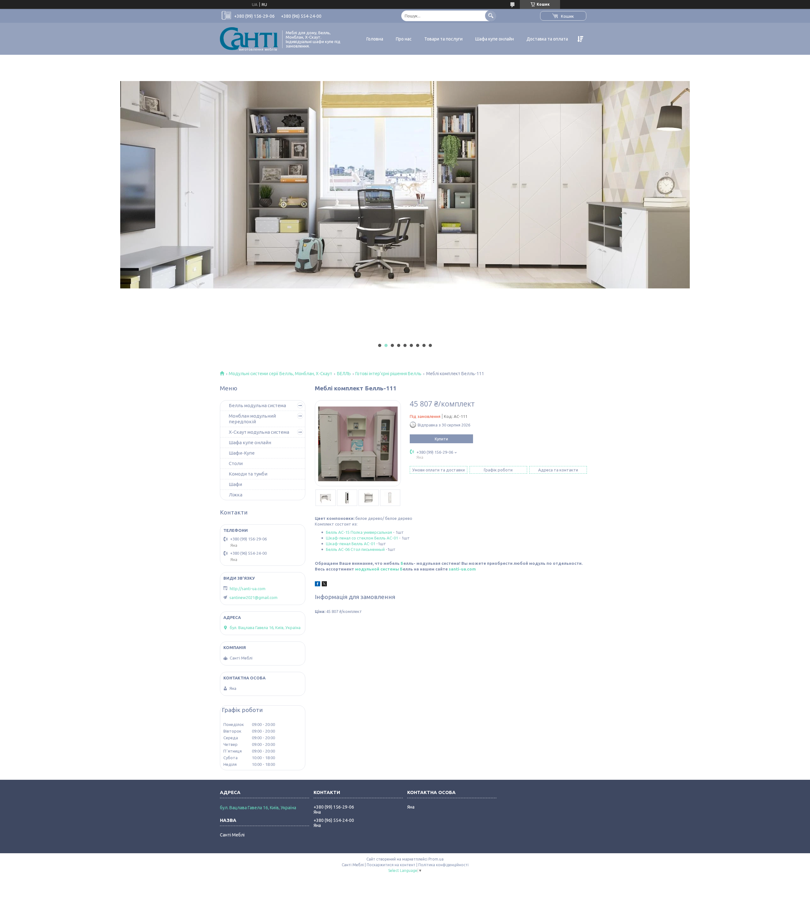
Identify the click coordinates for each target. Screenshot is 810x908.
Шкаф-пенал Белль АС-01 (350, 543)
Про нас (404, 38)
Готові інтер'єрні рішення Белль (388, 373)
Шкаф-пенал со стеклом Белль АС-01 (362, 538)
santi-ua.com (462, 569)
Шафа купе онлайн (494, 38)
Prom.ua (436, 859)
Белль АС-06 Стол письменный (355, 549)
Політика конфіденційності (443, 865)
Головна (374, 38)
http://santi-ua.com (247, 588)
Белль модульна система (257, 405)
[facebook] (317, 585)
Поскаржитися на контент (391, 865)
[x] (324, 585)
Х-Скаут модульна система (259, 432)
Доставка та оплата (547, 38)
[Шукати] (490, 15)
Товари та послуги (443, 38)
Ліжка (235, 494)
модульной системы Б (379, 569)
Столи (236, 463)
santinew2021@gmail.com (253, 597)
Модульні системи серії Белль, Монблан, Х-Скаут (280, 373)
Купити (441, 439)
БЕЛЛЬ (344, 373)
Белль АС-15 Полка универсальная (359, 532)
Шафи (235, 484)
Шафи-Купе (242, 453)
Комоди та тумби (248, 473)
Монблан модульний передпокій (252, 418)
